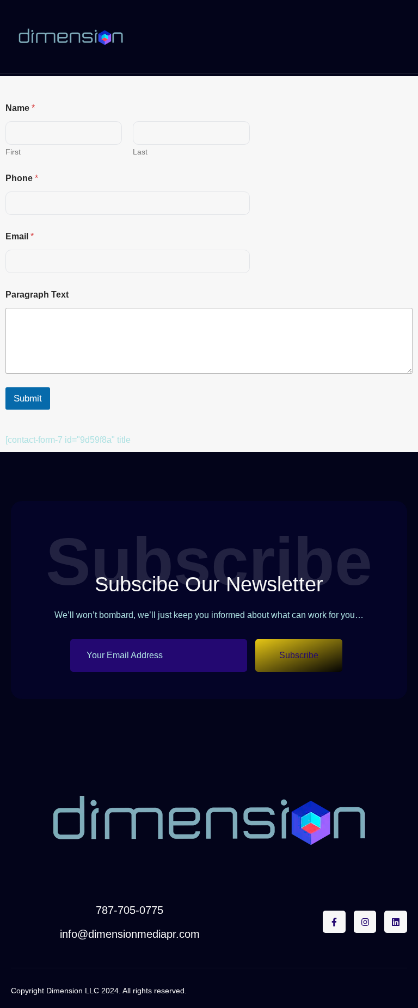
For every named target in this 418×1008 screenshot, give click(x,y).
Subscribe (298, 655)
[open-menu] (402, 37)
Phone (21, 178)
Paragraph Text (37, 294)
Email (19, 236)
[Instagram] (365, 922)
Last (140, 151)
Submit (28, 398)
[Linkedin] (395, 922)
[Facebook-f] (334, 922)
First (13, 151)
